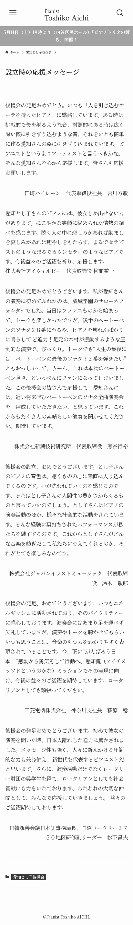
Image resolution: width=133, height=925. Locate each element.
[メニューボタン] (13, 13)
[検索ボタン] (120, 13)
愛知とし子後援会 (28, 877)
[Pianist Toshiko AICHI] (66, 13)
